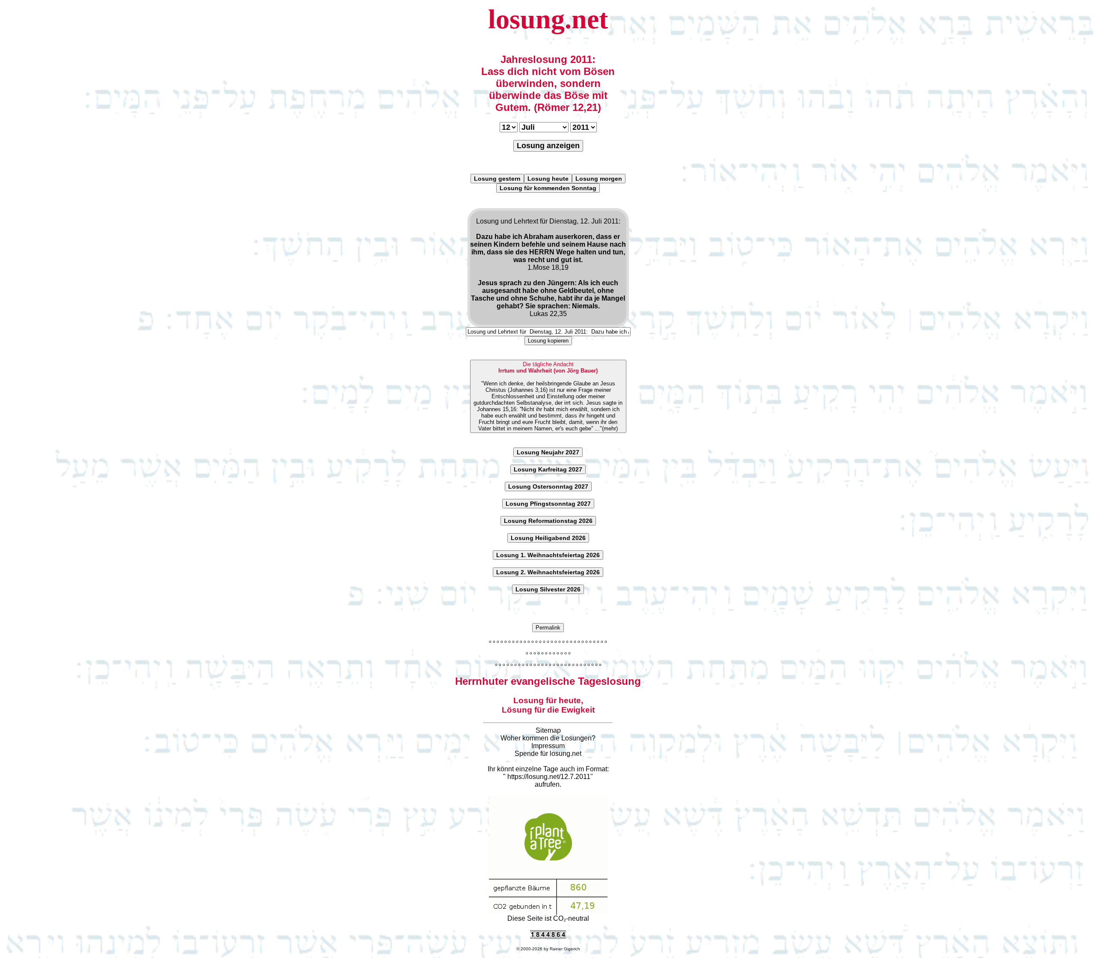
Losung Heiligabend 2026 (548, 537)
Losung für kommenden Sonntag (548, 188)
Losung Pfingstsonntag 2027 (548, 503)
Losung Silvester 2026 (548, 589)
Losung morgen (598, 178)
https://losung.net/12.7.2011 (548, 776)
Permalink (548, 627)
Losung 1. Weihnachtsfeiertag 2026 (548, 555)
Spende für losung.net (548, 753)
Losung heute (548, 178)
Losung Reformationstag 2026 (548, 520)
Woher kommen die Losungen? (548, 738)
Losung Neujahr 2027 (548, 452)
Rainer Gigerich (565, 948)
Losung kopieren (548, 340)
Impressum (548, 745)
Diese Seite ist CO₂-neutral (548, 918)
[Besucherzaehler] (548, 936)
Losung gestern (497, 178)
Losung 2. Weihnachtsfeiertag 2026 (548, 572)
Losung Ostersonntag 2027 (548, 486)
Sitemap (548, 730)
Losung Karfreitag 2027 (548, 469)
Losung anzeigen (548, 145)
